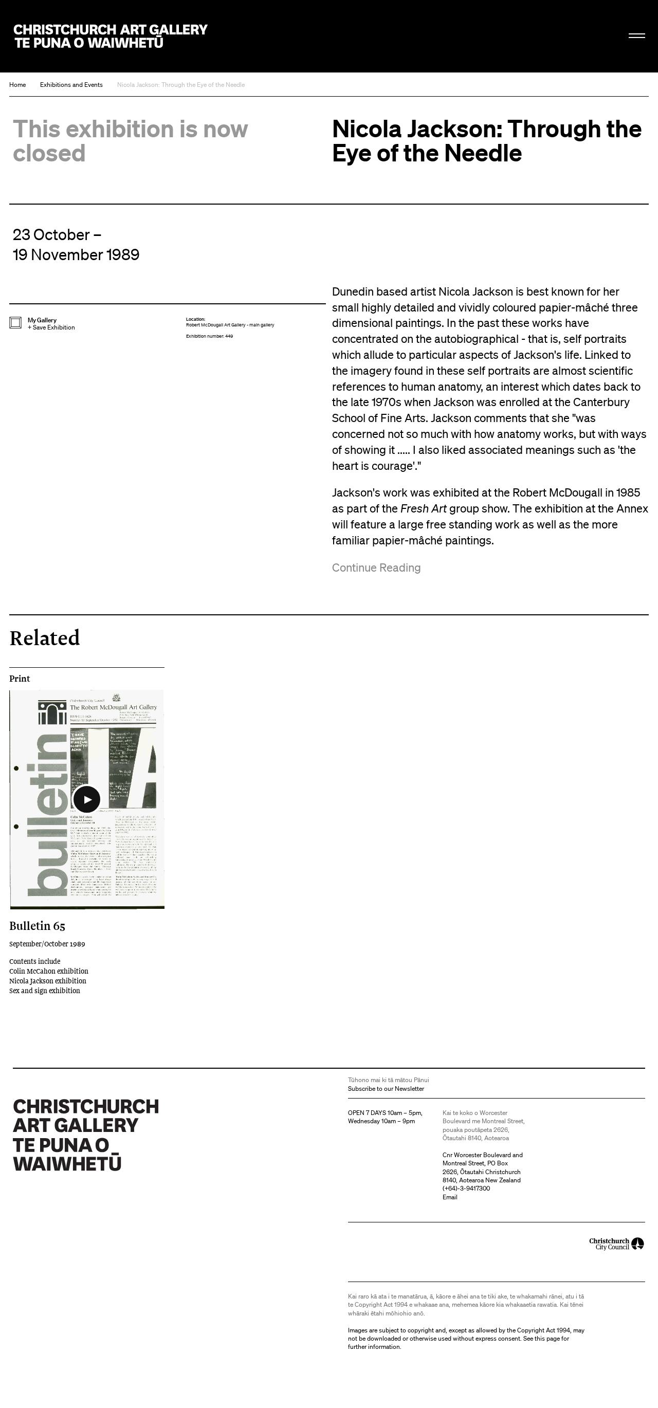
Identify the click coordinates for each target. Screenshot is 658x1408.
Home (17, 84)
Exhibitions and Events (71, 84)
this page (547, 1338)
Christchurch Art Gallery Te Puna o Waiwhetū (111, 36)
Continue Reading (376, 567)
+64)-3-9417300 (467, 1188)
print (19, 678)
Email (450, 1197)
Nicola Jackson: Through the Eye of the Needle (181, 84)
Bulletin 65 (37, 925)
